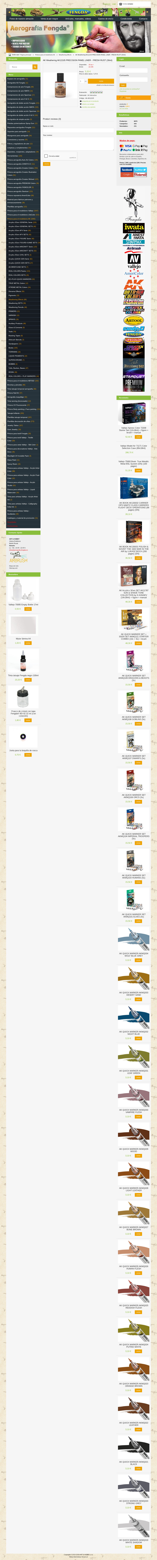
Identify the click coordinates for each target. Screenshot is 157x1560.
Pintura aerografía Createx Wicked (20, 179)
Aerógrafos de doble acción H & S (20, 115)
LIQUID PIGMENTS (16, 356)
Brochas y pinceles (14, 385)
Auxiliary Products (15, 323)
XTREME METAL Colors (18, 287)
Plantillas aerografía (15, 207)
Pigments (12, 295)
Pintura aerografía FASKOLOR (19, 187)
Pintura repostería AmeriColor (18, 195)
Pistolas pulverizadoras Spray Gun (20, 123)
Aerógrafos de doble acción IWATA (20, 107)
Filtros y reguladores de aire (18, 144)
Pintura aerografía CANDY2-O (19, 164)
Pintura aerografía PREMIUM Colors (21, 183)
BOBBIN (12, 364)
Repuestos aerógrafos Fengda (19, 127)
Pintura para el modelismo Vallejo (20, 211)
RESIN (11, 372)
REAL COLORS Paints (17, 271)
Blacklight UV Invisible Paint (18, 456)
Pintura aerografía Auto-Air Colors (20, 160)
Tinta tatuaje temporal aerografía (20, 389)
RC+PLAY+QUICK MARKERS (20, 279)
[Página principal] (78, 30)
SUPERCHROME (15, 360)
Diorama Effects (15, 291)
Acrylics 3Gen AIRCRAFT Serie (21, 247)
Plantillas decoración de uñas (18, 421)
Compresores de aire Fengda (18, 87)
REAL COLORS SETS (17, 275)
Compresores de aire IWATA (18, 91)
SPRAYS (12, 319)
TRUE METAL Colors (17, 283)
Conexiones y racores (15, 140)
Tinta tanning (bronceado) (17, 401)
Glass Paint (11, 460)
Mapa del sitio (14, 566)
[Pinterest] (140, 174)
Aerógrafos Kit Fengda (16, 83)
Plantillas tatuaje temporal (17, 417)
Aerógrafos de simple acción (18, 119)
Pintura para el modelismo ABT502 (20, 381)
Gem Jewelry (12, 429)
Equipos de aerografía (16, 79)
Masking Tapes (14, 336)
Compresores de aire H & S (18, 99)
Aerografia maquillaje (15, 397)
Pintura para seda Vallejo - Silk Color (21, 445)
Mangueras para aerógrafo (17, 136)
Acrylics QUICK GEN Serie (19, 259)
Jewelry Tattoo (13, 425)
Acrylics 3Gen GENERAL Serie (20, 222)
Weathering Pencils (16, 307)
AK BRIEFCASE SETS (17, 267)
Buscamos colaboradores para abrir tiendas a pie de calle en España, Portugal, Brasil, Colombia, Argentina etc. (133, 156)
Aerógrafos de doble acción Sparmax (21, 111)
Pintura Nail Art (13, 393)
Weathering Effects (16, 299)
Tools (11, 332)
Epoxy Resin (12, 464)
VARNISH (12, 315)
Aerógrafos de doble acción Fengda (21, 103)
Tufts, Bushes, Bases (17, 368)
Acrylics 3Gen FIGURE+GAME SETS (23, 243)
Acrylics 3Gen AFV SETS (18, 235)
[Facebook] (127, 169)
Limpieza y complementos (17, 148)
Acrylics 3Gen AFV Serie (18, 230)
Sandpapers (13, 344)
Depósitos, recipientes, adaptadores (21, 152)
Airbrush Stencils (15, 340)
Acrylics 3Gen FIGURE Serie (20, 239)
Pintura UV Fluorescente (16, 405)
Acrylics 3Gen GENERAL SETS (21, 226)
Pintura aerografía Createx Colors (20, 168)
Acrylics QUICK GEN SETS (19, 263)
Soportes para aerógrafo (16, 131)
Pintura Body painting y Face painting (21, 409)
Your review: (47, 135)
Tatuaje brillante (13, 413)
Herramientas (12, 156)
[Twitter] (140, 169)
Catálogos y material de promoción (20, 518)
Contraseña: (124, 75)
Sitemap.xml (13, 568)
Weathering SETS (15, 303)
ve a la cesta (124, 108)
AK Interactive (92, 95)
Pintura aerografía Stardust (17, 191)
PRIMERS (12, 311)
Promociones (12, 526)
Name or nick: (48, 126)
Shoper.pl (84, 1557)
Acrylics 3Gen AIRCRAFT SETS (21, 251)
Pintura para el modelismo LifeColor (21, 215)
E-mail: (122, 66)
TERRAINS (13, 352)
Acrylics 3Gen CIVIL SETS (19, 255)
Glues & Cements (15, 327)
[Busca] (35, 66)
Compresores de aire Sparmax (19, 95)
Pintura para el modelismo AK (18, 219)
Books (11, 348)
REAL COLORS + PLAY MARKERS (22, 376)
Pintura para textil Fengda (17, 433)
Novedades (11, 522)
